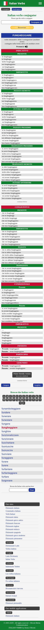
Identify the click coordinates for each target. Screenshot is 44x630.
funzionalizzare (10, 435)
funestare (7, 420)
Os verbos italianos (13, 581)
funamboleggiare (11, 408)
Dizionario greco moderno (15, 535)
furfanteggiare (9, 473)
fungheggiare (17, 9)
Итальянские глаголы (14, 588)
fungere (6, 423)
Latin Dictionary (12, 556)
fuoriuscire (7, 446)
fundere (6, 412)
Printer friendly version (22, 375)
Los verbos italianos (13, 574)
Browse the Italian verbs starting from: (22, 486)
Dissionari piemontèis (14, 603)
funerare (6, 416)
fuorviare (6, 454)
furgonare (7, 480)
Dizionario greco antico (14, 520)
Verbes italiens (11, 549)
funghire (6, 431)
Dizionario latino (12, 517)
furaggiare (7, 457)
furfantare (7, 469)
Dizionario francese (13, 523)
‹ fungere (5, 385)
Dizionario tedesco (12, 529)
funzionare (7, 439)
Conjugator (5, 9)
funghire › (38, 385)
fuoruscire (7, 450)
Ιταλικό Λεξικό (11, 596)
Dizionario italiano (12, 508)
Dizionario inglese (12, 526)
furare (5, 461)
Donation (22, 27)
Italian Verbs (17, 3)
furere (5, 465)
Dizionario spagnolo (13, 532)
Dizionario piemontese (14, 539)
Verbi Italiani (10, 514)
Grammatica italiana (13, 511)
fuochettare (8, 442)
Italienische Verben (13, 567)
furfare (5, 476)
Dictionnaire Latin (12, 546)
